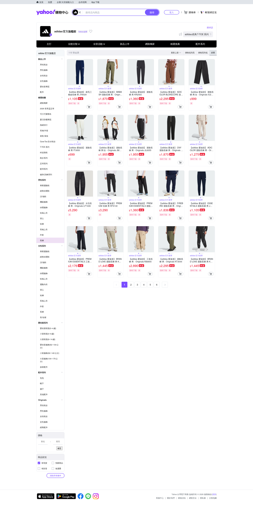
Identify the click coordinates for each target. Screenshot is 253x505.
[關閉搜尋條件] (80, 12)
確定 (59, 448)
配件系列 (200, 44)
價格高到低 (203, 52)
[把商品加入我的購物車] (89, 107)
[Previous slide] (69, 72)
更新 (214, 494)
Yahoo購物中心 (52, 12)
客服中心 (160, 498)
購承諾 (210, 27)
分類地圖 (213, 498)
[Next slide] (91, 72)
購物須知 (182, 498)
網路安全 (193, 498)
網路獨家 (150, 44)
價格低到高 (190, 52)
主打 (49, 44)
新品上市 (124, 44)
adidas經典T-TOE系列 (197, 34)
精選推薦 (175, 44)
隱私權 (203, 498)
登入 (171, 12)
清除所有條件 (55, 475)
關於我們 (171, 498)
